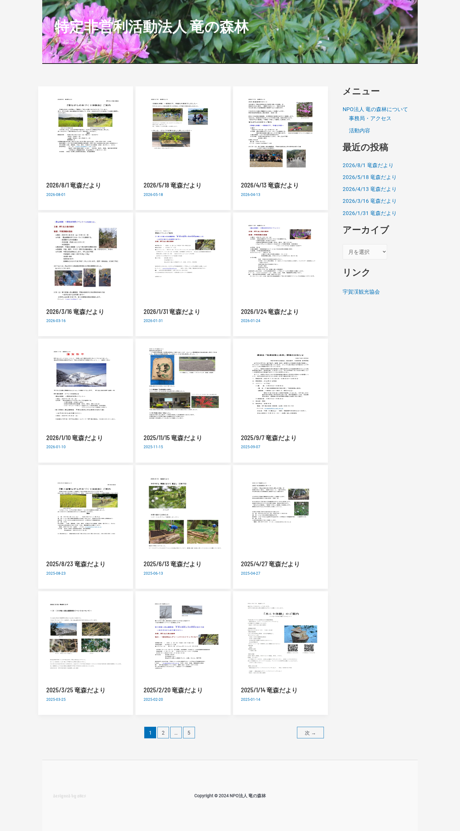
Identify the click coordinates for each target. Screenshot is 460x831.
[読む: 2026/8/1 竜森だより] (85, 133)
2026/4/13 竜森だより (270, 185)
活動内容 (359, 130)
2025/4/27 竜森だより (270, 563)
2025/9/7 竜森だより (269, 437)
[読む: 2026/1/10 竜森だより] (85, 386)
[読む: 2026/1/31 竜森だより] (183, 259)
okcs (81, 796)
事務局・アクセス (370, 118)
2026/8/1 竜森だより (73, 185)
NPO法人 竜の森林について (375, 109)
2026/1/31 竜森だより (172, 311)
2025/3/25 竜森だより (76, 690)
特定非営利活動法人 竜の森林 (152, 25)
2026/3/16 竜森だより (75, 311)
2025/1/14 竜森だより (269, 690)
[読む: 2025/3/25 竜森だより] (85, 638)
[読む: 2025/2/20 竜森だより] (183, 638)
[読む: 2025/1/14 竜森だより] (280, 638)
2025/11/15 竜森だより (173, 437)
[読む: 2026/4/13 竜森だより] (280, 133)
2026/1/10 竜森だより (74, 437)
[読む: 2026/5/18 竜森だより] (183, 133)
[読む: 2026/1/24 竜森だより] (280, 259)
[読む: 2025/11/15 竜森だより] (183, 386)
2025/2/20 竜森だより (173, 690)
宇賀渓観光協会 (361, 292)
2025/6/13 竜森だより (173, 563)
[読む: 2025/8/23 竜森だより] (85, 512)
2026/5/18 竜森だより (173, 185)
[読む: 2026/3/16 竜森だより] (85, 259)
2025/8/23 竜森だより (76, 563)
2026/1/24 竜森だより (270, 311)
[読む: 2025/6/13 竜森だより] (183, 512)
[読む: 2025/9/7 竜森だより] (280, 386)
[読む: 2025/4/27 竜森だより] (280, 512)
